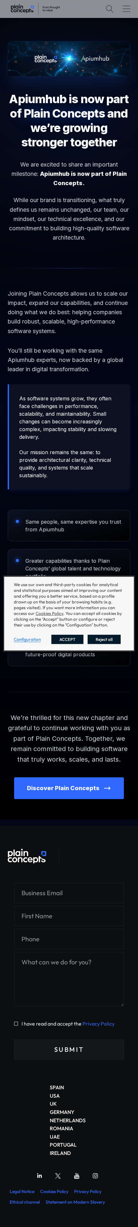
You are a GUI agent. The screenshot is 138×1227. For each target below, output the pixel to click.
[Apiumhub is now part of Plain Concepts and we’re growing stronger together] (35, 9)
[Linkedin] (39, 1176)
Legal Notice (22, 1191)
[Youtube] (76, 1176)
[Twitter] (58, 1176)
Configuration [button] (27, 639)
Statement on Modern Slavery (75, 1202)
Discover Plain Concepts (63, 788)
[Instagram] (95, 1176)
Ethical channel (25, 1202)
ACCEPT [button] (67, 639)
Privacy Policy (98, 1023)
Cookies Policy (54, 1191)
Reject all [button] (104, 639)
